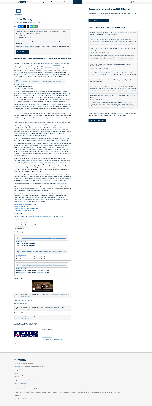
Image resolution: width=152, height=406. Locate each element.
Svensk (28, 398)
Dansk (16, 398)
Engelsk (20, 398)
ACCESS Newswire (33, 22)
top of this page (19, 84)
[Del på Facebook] (19, 26)
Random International (54, 143)
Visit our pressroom (97, 120)
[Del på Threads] (28, 26)
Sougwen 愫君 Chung (30, 160)
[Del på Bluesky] (31, 26)
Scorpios (45, 63)
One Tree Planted (38, 140)
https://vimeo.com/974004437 (23, 300)
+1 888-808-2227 (47, 337)
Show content (22, 51)
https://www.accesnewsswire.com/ (52, 339)
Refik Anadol (23, 93)
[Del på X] (25, 26)
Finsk (32, 398)
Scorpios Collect (61, 183)
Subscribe (93, 20)
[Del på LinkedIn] (22, 26)
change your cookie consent (27, 46)
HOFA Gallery (57, 65)
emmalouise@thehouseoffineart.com (40, 216)
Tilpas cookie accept (20, 386)
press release (29, 313)
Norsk (24, 398)
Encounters (48, 67)
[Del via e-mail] (36, 26)
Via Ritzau (42, 366)
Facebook (22, 383)
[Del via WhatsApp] (33, 26)
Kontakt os (17, 366)
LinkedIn (16, 383)
